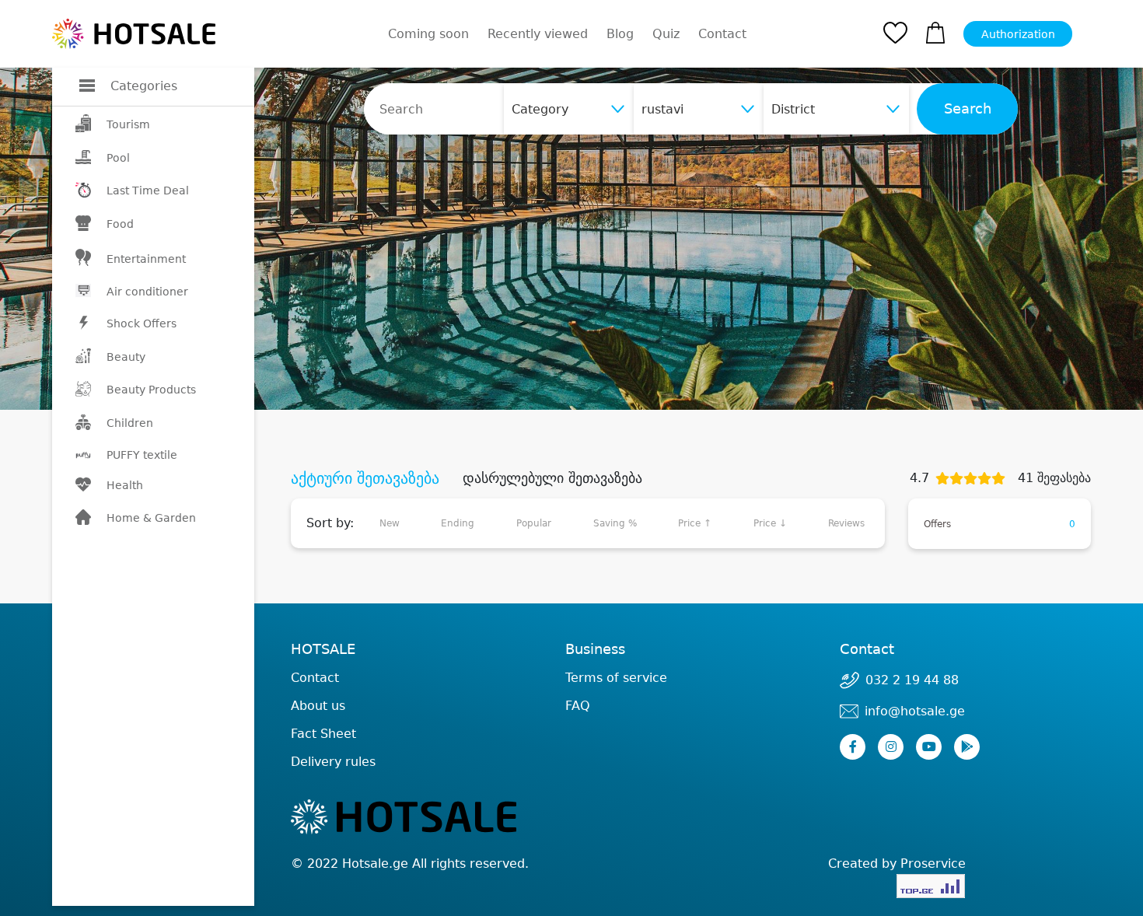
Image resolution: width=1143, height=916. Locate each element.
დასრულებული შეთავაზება (552, 478)
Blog (620, 33)
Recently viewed (538, 33)
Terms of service (616, 677)
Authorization (1018, 34)
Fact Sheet (323, 733)
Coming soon (428, 33)
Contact (722, 34)
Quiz (666, 33)
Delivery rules (333, 761)
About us (318, 705)
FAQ (577, 705)
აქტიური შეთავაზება (365, 478)
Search (967, 109)
